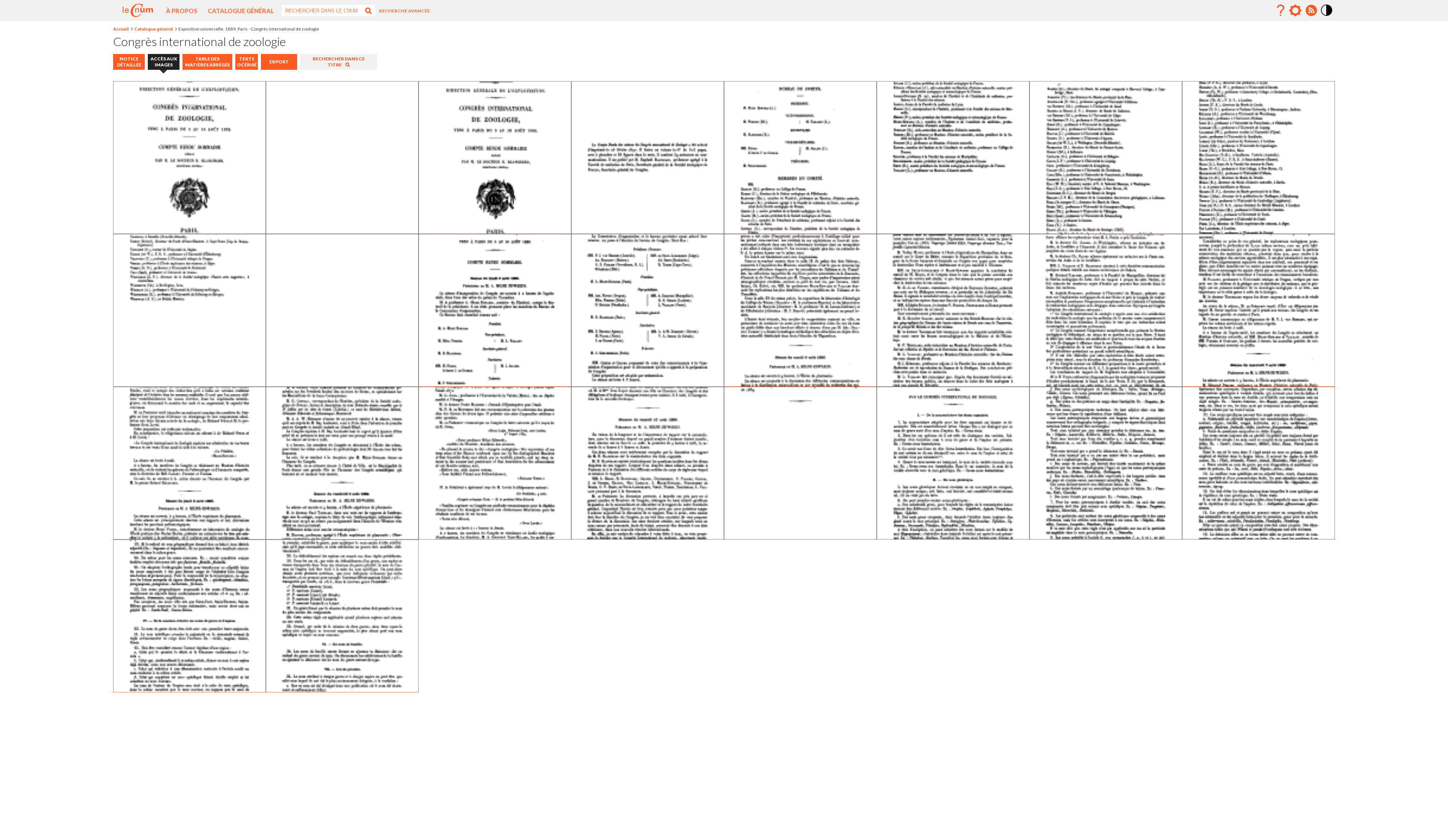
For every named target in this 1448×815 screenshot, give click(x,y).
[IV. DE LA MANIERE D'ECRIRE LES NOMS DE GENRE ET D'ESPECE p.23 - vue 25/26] (189, 689)
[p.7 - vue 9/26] (189, 384)
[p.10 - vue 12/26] (648, 384)
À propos (181, 10)
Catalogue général (241, 10)
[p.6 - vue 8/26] (1258, 231)
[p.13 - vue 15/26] (1106, 384)
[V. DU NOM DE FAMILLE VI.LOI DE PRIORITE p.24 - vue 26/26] (342, 689)
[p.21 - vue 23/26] (1106, 536)
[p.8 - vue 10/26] (342, 384)
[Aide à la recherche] (1280, 11)
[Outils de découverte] (1295, 11)
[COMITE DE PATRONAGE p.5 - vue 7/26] (1106, 231)
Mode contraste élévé (1327, 16)
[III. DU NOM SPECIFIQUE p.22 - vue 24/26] (1258, 536)
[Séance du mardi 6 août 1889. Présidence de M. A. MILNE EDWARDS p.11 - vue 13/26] (800, 384)
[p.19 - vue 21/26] (800, 536)
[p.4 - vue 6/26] (953, 231)
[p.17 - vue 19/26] (495, 536)
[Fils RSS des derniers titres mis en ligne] (1311, 11)
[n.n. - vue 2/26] (342, 231)
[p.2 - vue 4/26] (648, 231)
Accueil (121, 29)
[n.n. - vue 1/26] (189, 231)
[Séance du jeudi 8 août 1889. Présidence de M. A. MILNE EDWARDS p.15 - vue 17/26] (189, 536)
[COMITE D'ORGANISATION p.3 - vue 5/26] (800, 231)
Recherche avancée (404, 11)
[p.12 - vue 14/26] (953, 384)
